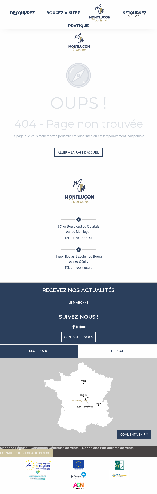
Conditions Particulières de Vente (108, 447)
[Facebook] (73, 327)
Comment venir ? (134, 434)
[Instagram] (78, 327)
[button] (137, 14)
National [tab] (39, 351)
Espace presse (39, 453)
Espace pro (10, 453)
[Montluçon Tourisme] (78, 42)
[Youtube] (83, 327)
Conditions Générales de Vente (55, 447)
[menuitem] (63, 13)
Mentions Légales (13, 447)
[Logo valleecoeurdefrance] (78, 190)
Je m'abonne (79, 302)
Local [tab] (117, 351)
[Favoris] (130, 14)
